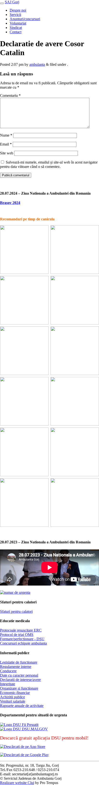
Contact (15, 32)
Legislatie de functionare (18, 662)
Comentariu (10, 95)
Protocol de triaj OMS (16, 635)
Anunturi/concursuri (25, 19)
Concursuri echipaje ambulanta (23, 643)
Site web (6, 153)
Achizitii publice (12, 697)
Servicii (15, 15)
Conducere (8, 671)
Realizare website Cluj (17, 783)
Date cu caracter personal (19, 675)
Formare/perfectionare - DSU (22, 639)
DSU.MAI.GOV (34, 729)
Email (6, 144)
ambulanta (37, 64)
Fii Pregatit (29, 725)
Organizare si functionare (19, 688)
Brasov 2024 (10, 203)
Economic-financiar (15, 693)
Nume (6, 135)
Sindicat (16, 28)
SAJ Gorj (12, 2)
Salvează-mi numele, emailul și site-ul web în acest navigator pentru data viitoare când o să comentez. (49, 164)
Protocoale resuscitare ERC (21, 630)
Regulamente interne (15, 667)
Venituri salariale (12, 701)
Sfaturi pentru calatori (16, 611)
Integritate (7, 684)
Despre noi (18, 10)
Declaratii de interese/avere (20, 680)
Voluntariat (18, 23)
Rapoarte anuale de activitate (21, 706)
